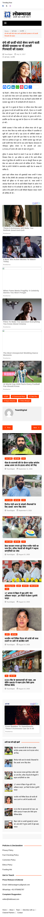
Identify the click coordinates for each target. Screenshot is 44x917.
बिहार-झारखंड (34, 586)
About (11, 910)
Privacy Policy (7, 850)
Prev (8, 427)
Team (18, 910)
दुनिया (7, 634)
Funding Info (7, 869)
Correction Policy (8, 860)
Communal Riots (19, 396)
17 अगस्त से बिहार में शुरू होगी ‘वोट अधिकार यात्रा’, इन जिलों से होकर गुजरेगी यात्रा (21, 595)
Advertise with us (29, 910)
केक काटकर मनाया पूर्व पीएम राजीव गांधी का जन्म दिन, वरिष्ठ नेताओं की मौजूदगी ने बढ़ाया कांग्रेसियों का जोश (22, 548)
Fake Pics (34, 396)
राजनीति (12, 57)
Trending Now (7, 2)
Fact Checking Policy (10, 855)
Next (35, 427)
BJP (6, 396)
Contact (20, 913)
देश (6, 676)
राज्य (23, 458)
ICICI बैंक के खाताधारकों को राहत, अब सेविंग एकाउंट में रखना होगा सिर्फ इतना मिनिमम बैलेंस (20, 682)
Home (4, 910)
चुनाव (18, 586)
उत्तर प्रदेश (9, 458)
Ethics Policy (7, 865)
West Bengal (25, 401)
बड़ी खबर (7, 57)
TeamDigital (8, 54)
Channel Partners (8, 913)
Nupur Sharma (10, 401)
